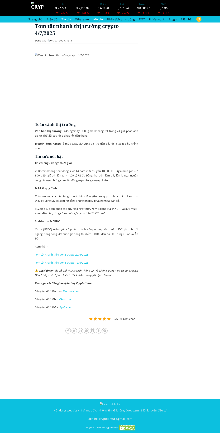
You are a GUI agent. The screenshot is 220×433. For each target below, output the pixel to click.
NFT (142, 19)
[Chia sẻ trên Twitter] (74, 331)
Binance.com (71, 291)
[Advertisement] (86, 367)
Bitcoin (66, 19)
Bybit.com (65, 307)
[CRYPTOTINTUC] (38, 8)
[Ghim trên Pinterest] (86, 331)
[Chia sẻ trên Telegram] (105, 331)
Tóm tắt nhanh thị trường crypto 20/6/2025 (61, 254)
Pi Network (157, 19)
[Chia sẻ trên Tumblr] (98, 331)
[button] (198, 19)
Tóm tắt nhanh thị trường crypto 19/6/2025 (61, 262)
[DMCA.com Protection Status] (127, 427)
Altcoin (98, 19)
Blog (172, 19)
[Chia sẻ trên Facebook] (68, 331)
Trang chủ (36, 19)
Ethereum (82, 19)
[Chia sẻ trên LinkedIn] (92, 331)
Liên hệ (186, 19)
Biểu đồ (52, 19)
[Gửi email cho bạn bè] (80, 331)
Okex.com (65, 299)
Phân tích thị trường (121, 19)
